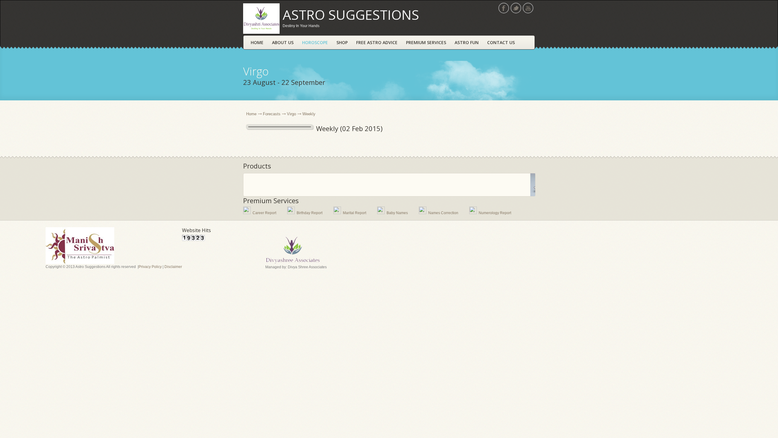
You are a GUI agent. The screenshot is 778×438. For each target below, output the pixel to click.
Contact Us (501, 42)
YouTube (528, 8)
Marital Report (354, 213)
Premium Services (426, 42)
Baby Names (397, 213)
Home (257, 42)
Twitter (516, 8)
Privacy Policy (150, 267)
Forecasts (272, 114)
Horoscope (315, 42)
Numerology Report (495, 213)
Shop (342, 42)
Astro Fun (467, 42)
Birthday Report (309, 213)
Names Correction (443, 213)
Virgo (291, 114)
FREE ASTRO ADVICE (377, 42)
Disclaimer (173, 267)
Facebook (503, 8)
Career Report (264, 213)
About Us (283, 42)
